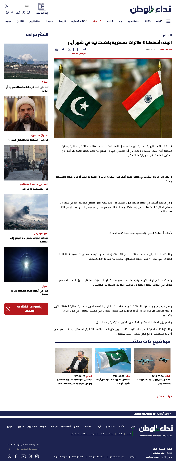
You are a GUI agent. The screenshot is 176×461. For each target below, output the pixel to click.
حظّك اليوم (34, 21)
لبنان (158, 21)
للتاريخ (20, 21)
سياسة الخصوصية (97, 457)
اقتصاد (110, 21)
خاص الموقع (75, 434)
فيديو (9, 21)
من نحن (133, 457)
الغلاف (129, 434)
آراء (121, 21)
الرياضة (62, 21)
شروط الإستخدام (117, 457)
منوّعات (49, 21)
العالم (95, 21)
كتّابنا (148, 21)
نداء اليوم (120, 434)
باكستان (161, 396)
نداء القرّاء (84, 434)
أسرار (102, 434)
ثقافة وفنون (77, 21)
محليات (111, 434)
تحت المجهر (133, 21)
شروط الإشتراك (60, 457)
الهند (169, 396)
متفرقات (93, 434)
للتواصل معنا (77, 457)
